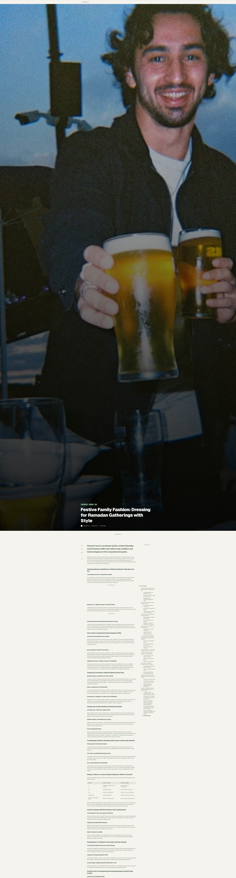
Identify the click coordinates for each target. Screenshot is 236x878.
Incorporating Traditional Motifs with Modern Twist (148, 673)
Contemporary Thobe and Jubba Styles (148, 630)
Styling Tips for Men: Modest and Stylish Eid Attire (147, 627)
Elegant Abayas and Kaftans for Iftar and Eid (149, 618)
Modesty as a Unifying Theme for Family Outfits (149, 596)
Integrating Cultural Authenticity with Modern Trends (148, 599)
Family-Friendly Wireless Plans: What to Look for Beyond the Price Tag (105, 769)
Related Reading (147, 715)
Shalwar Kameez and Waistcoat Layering (147, 632)
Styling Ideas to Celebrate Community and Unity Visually (147, 664)
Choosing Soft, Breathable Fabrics (148, 641)
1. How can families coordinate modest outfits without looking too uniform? (149, 693)
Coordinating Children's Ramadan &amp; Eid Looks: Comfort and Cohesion (147, 638)
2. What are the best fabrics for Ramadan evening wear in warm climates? (149, 697)
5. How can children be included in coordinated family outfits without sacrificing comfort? (149, 712)
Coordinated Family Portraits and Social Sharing (149, 667)
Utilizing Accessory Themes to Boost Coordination (149, 612)
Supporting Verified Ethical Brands (148, 659)
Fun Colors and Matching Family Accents (148, 644)
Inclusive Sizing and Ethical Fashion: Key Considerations (146, 653)
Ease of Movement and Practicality (148, 647)
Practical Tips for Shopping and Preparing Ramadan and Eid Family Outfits (148, 676)
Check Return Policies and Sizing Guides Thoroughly (148, 681)
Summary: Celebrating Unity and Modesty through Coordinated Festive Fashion (147, 689)
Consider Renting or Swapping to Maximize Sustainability (147, 685)
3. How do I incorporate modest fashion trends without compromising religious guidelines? (148, 702)
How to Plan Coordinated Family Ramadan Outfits (147, 603)
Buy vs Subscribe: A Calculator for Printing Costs (114, 735)
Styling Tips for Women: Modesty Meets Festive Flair (147, 615)
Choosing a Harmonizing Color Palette (148, 606)
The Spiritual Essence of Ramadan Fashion (148, 593)
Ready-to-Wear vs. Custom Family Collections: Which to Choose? (148, 650)
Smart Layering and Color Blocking (148, 621)
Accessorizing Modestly (148, 635)
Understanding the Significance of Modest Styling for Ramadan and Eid (148, 589)
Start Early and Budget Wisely (149, 679)
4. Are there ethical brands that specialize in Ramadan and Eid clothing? (148, 707)
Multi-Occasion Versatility (148, 661)
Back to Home (86, 2)
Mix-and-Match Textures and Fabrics (149, 609)
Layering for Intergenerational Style (149, 670)
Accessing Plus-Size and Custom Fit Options (148, 656)
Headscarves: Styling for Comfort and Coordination (148, 624)
